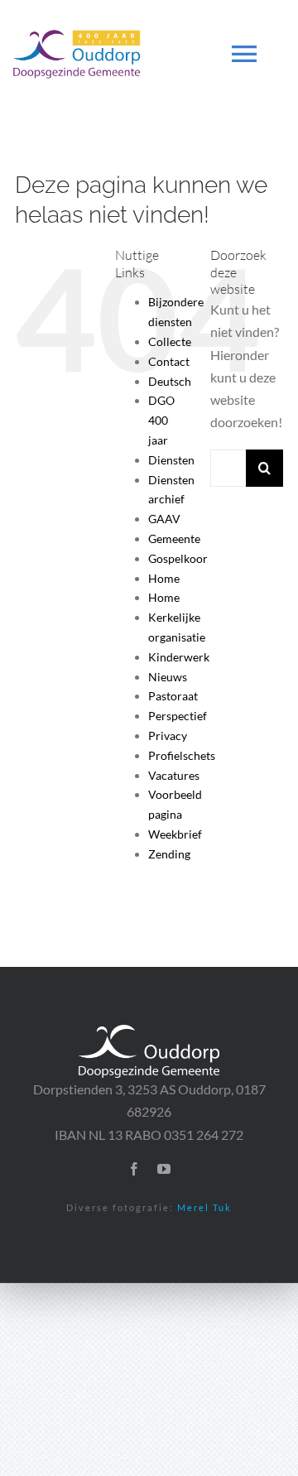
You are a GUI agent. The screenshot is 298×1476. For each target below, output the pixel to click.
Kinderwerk (178, 657)
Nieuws (167, 677)
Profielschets (181, 755)
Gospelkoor (178, 558)
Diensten (171, 460)
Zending (169, 854)
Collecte (169, 341)
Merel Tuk (204, 1207)
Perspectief (177, 716)
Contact (169, 361)
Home (164, 578)
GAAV (164, 519)
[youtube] (164, 1169)
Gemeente (174, 538)
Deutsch (169, 381)
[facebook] (134, 1169)
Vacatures (173, 775)
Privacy (167, 735)
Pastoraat (173, 696)
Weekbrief (175, 834)
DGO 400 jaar (161, 420)
